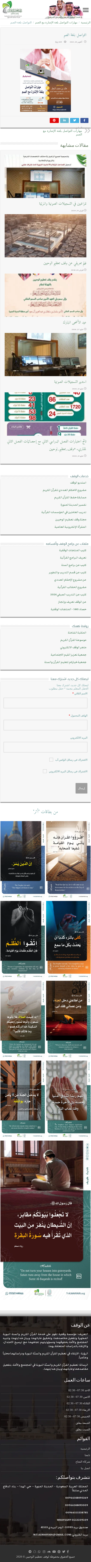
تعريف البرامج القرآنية (73, 558)
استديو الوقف (78, 483)
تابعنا (87, 1455)
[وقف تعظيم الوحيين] (45, 9)
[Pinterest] (59, 1551)
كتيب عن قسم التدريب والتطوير (67, 573)
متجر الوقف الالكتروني (73, 647)
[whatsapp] (39, 1551)
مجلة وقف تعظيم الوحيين (70, 520)
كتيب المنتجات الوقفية (72, 550)
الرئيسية (86, 22)
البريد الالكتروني (78, 737)
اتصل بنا (85, 1468)
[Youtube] (54, 1551)
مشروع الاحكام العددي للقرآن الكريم (64, 490)
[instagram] (44, 1551)
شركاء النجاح (83, 1461)
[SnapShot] (35, 1551)
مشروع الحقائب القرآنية (72, 587)
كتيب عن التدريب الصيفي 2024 (68, 595)
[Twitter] (64, 1551)
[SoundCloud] (49, 1551)
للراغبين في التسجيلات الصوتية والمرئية (62, 203)
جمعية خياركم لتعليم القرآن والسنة (65, 662)
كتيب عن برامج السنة (73, 565)
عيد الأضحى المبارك (74, 322)
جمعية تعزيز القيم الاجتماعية (68, 655)
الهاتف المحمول (78, 715)
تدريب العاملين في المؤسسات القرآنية (63, 512)
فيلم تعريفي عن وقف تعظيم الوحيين (64, 263)
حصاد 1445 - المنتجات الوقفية (68, 609)
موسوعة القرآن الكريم (73, 640)
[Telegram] (30, 1551)
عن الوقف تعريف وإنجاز (72, 602)
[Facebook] (67, 1551)
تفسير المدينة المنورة (73, 505)
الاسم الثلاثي (79, 693)
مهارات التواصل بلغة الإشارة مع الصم (56, 22)
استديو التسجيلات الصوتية (70, 382)
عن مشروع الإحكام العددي (70, 580)
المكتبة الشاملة (77, 633)
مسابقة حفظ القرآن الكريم (70, 498)
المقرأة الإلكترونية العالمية (70, 527)
